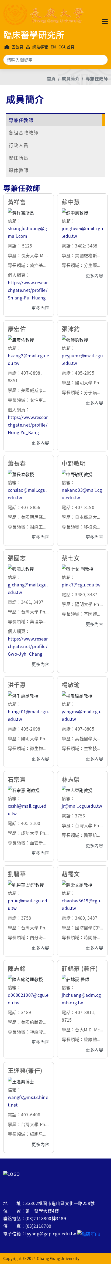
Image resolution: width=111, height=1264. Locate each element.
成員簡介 (70, 78)
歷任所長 (19, 157)
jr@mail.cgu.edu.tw (82, 806)
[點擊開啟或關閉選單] (105, 21)
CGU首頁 (66, 46)
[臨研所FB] (88, 1233)
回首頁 (17, 46)
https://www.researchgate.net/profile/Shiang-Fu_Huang (28, 290)
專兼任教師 (97, 78)
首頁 (51, 78)
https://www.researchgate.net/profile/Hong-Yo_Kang (28, 424)
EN (53, 46)
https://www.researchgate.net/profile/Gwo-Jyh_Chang (28, 646)
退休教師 (19, 170)
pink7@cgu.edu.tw (81, 584)
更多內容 (40, 308)
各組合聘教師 (24, 132)
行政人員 (19, 145)
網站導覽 (40, 46)
